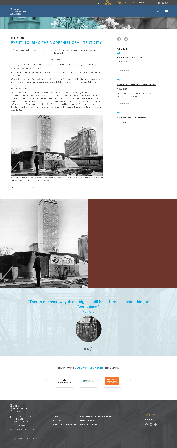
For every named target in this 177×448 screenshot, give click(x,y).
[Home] (18, 11)
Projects (59, 420)
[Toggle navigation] (166, 11)
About (57, 416)
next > (31, 187)
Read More (124, 71)
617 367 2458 (144, 3)
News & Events (89, 420)
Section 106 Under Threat (129, 57)
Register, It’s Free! (56, 60)
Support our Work (65, 424)
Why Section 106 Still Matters (131, 118)
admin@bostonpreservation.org (26, 429)
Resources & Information (96, 416)
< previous (15, 187)
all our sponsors (90, 367)
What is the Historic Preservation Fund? (136, 85)
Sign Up (149, 419)
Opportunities (89, 424)
